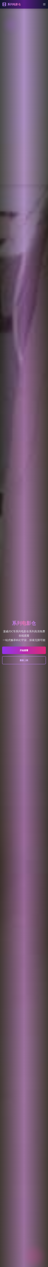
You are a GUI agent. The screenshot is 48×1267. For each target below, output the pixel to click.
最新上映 (24, 660)
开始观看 (24, 650)
